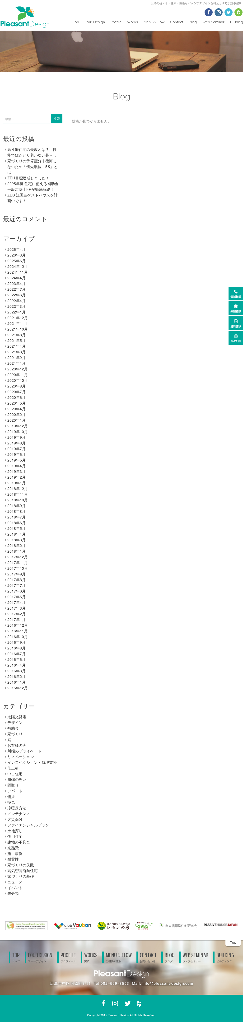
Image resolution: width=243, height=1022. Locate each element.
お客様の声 (16, 745)
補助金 (13, 728)
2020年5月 (16, 403)
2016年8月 (16, 648)
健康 (11, 796)
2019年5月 (16, 460)
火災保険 (15, 819)
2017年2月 (16, 613)
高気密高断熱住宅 (22, 870)
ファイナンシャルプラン (28, 825)
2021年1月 (16, 363)
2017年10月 (17, 568)
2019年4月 (16, 465)
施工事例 (15, 853)
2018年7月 (16, 517)
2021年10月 (17, 329)
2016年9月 (16, 642)
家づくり (15, 734)
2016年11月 (17, 631)
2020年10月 (17, 380)
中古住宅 (15, 773)
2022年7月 (16, 289)
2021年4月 (16, 346)
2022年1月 (16, 312)
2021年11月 (17, 323)
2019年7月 (16, 448)
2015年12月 (17, 688)
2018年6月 (16, 522)
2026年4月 (16, 249)
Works (132, 22)
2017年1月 (16, 619)
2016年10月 (17, 636)
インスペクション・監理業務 (32, 762)
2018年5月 (16, 528)
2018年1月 (16, 551)
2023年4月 (16, 283)
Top (76, 22)
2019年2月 (16, 477)
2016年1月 (16, 682)
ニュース (15, 882)
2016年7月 (16, 653)
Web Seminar (213, 22)
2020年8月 (16, 386)
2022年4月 (16, 300)
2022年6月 (16, 295)
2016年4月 (16, 665)
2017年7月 (16, 585)
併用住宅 (15, 836)
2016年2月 (16, 676)
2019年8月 (16, 443)
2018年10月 (17, 500)
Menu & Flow (154, 22)
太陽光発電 (16, 716)
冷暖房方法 (16, 808)
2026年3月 (16, 255)
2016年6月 (16, 659)
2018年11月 (17, 494)
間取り (13, 785)
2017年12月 (17, 557)
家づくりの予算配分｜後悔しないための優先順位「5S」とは (32, 166)
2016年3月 (16, 670)
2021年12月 (17, 317)
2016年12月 (17, 625)
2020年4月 (16, 408)
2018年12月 (17, 488)
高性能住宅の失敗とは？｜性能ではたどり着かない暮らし (32, 152)
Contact (176, 22)
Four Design (95, 22)
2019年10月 (17, 431)
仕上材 (13, 768)
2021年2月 (16, 357)
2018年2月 (16, 545)
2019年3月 (16, 471)
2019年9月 (16, 437)
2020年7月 (16, 391)
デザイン (15, 722)
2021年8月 (16, 334)
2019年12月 (17, 426)
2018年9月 (16, 505)
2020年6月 (16, 397)
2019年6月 (16, 454)
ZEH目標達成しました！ (28, 178)
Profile (116, 22)
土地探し (15, 830)
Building (236, 22)
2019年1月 (16, 482)
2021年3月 (16, 352)
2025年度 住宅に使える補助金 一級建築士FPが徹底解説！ (33, 186)
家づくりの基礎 (20, 876)
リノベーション (20, 756)
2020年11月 (17, 374)
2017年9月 (16, 574)
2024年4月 (16, 277)
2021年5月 (16, 340)
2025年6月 (16, 260)
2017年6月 (16, 591)
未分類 (13, 893)
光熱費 (13, 847)
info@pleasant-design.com (167, 983)
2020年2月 (16, 414)
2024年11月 (17, 272)
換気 (11, 802)
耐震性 (13, 859)
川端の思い (16, 779)
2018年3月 (16, 539)
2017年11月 (17, 562)
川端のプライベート (24, 751)
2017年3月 (16, 608)
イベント (15, 887)
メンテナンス (18, 813)
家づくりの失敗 (20, 865)
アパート (15, 790)
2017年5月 (16, 596)
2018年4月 (16, 534)
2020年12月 (17, 369)
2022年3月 (16, 306)
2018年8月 (16, 511)
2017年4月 (16, 602)
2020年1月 (16, 420)
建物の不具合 (18, 842)
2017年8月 (16, 579)
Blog (193, 22)
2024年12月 (17, 266)
